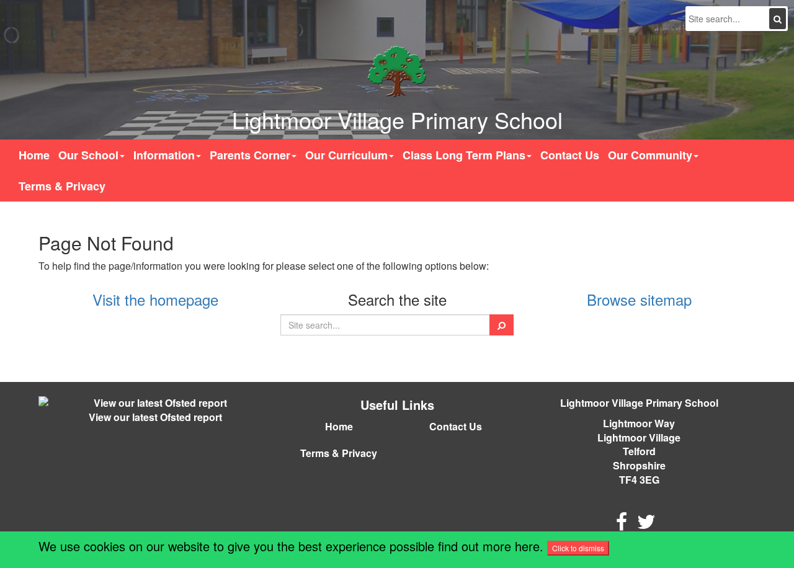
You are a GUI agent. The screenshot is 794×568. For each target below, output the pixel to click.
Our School (88, 155)
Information (164, 155)
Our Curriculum (346, 155)
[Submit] (777, 18)
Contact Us (569, 155)
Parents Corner (250, 155)
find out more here (489, 546)
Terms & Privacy (62, 186)
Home (34, 155)
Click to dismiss (578, 548)
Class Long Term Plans (464, 155)
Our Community (650, 155)
